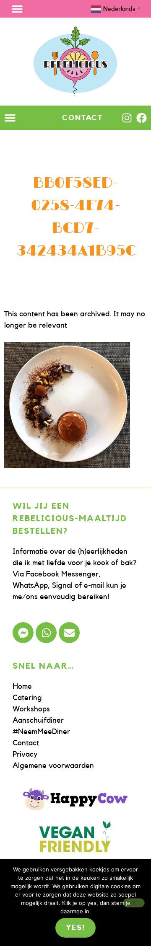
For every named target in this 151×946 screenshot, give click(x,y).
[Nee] (134, 902)
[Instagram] (127, 118)
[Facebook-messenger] (23, 632)
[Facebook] (141, 118)
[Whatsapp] (46, 632)
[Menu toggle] (10, 118)
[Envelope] (69, 632)
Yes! (75, 927)
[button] (17, 9)
